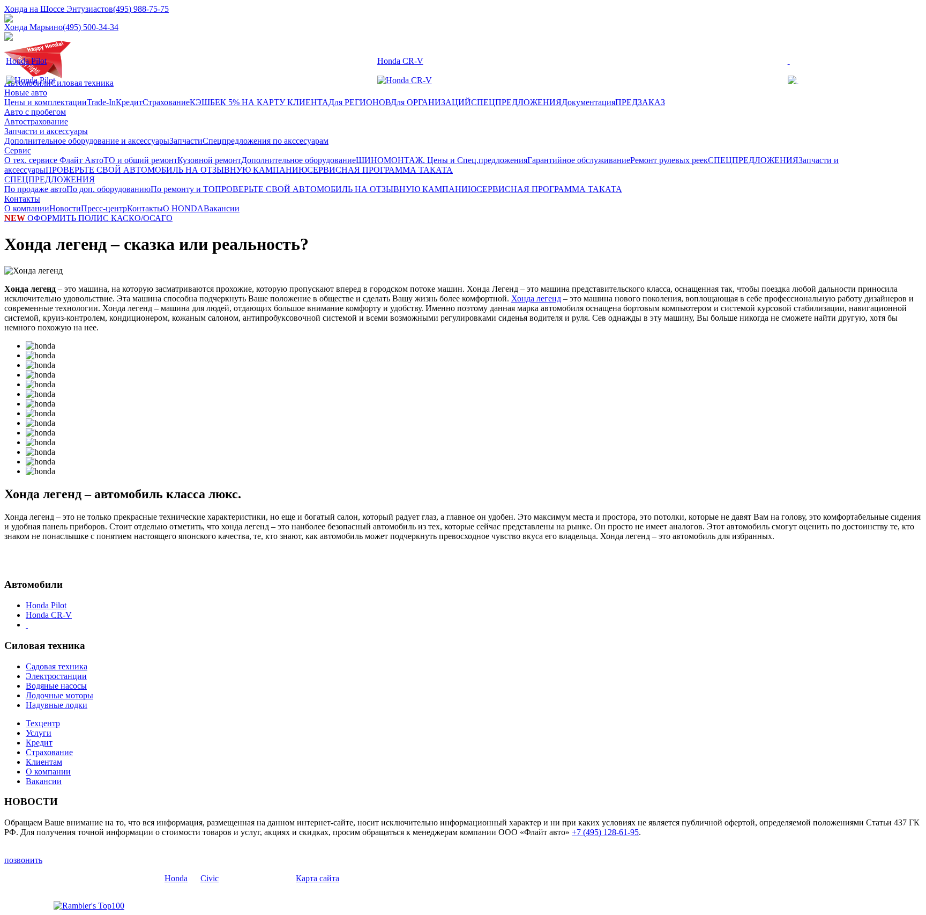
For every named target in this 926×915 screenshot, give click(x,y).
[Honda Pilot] (30, 80)
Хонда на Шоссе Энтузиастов (58, 8)
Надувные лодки (56, 705)
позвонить (23, 860)
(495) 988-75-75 (141, 8)
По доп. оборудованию (108, 189)
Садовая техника (56, 666)
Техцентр (43, 723)
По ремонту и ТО (183, 189)
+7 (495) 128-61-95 (605, 832)
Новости (65, 208)
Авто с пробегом (35, 111)
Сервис (17, 150)
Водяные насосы (56, 685)
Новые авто (25, 92)
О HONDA (183, 208)
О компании (26, 208)
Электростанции (56, 676)
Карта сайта (317, 878)
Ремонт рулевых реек (669, 160)
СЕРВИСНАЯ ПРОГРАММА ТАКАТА (380, 169)
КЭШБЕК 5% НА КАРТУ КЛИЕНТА (259, 102)
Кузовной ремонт (209, 160)
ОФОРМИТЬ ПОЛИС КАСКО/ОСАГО (88, 218)
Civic (209, 878)
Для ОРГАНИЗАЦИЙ (431, 102)
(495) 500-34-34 (90, 27)
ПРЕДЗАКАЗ (640, 102)
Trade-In (101, 102)
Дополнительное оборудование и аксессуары (86, 140)
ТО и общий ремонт (140, 160)
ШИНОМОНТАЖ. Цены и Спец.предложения (441, 160)
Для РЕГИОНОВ (359, 102)
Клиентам (44, 761)
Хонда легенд (536, 298)
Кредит (129, 102)
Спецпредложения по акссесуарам (265, 140)
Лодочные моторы (59, 695)
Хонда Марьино (33, 27)
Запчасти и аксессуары (46, 131)
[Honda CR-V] (404, 80)
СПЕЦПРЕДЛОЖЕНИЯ (516, 102)
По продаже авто (35, 189)
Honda (176, 878)
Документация (588, 102)
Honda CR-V (400, 60)
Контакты (22, 198)
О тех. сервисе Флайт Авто (53, 160)
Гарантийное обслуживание (578, 160)
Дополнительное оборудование (298, 160)
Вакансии (222, 208)
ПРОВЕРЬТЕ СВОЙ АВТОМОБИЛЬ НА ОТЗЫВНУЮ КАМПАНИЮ (176, 169)
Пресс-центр (104, 208)
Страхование (166, 102)
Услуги (38, 732)
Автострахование (36, 121)
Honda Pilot (26, 60)
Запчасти (186, 140)
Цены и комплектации (45, 102)
